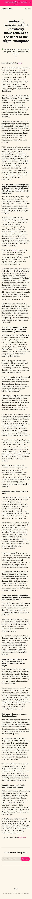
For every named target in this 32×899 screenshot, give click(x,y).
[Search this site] (26, 8)
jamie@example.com (16, 859)
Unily (20, 63)
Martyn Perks (7, 9)
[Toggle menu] (29, 8)
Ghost (27, 893)
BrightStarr (22, 837)
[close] (30, 3)
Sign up (16, 888)
